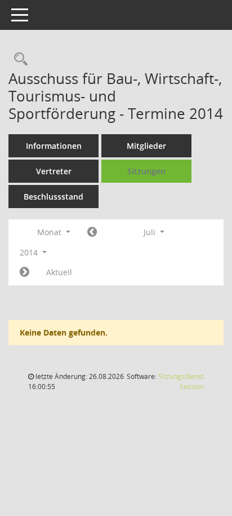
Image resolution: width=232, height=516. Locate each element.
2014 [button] (30, 252)
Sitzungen (146, 171)
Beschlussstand (53, 196)
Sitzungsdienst (181, 381)
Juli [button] (151, 232)
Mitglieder (146, 145)
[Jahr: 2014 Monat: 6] (92, 232)
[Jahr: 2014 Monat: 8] (24, 272)
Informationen (54, 145)
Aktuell (59, 272)
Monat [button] (50, 232)
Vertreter (54, 171)
